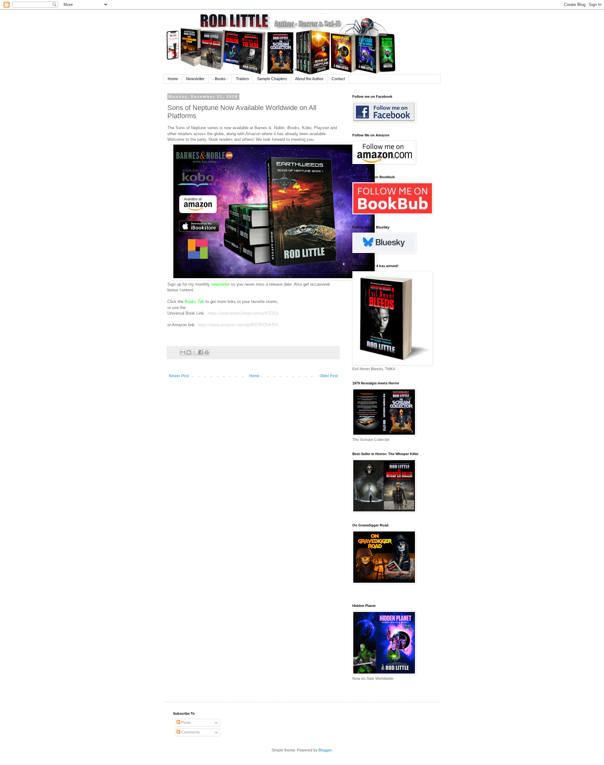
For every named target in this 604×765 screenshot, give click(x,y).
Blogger (325, 750)
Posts (185, 722)
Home (173, 79)
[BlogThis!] (189, 352)
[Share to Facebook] (201, 352)
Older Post (329, 376)
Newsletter (195, 79)
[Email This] (183, 352)
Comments (190, 732)
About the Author (309, 79)
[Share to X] (195, 352)
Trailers (242, 79)
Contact (338, 79)
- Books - (220, 79)
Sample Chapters (272, 79)
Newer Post (179, 376)
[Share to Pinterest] (207, 352)
